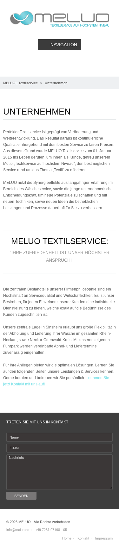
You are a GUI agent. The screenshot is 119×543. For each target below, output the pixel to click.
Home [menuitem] (66, 538)
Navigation (63, 44)
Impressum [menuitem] (104, 538)
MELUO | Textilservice (20, 83)
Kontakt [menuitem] (83, 538)
